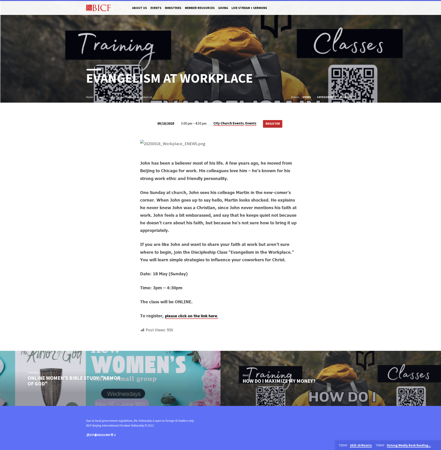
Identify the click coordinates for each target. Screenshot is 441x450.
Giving (223, 8)
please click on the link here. (191, 315)
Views (307, 97)
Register (273, 123)
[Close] (436, 445)
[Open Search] (353, 8)
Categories (325, 97)
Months (346, 97)
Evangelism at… (145, 97)
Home (89, 97)
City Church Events (120, 97)
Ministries (173, 8)
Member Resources (200, 8)
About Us (139, 8)
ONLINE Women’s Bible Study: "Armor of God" (74, 381)
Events (155, 8)
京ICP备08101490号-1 (101, 435)
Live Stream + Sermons (249, 8)
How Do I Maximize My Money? (279, 381)
